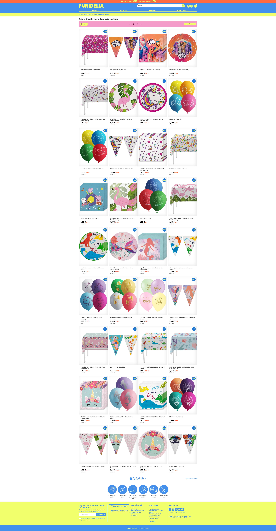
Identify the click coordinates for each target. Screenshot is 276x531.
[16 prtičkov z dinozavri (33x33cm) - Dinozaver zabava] (152, 395)
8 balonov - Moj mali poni (176, 416)
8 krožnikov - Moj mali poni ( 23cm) (179, 69)
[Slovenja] (170, 509)
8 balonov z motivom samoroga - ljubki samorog (91, 318)
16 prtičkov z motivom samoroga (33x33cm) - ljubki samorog (152, 169)
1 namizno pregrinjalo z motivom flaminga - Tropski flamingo (181, 219)
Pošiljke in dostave (136, 512)
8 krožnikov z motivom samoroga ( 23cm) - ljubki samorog (151, 119)
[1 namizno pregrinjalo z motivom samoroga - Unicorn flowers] (93, 345)
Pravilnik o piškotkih (154, 515)
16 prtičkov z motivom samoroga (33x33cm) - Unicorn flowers (93, 417)
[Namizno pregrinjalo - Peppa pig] (182, 147)
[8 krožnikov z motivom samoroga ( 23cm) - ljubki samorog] (152, 97)
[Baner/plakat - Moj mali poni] (123, 48)
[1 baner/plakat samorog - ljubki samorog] (123, 147)
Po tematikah (93, 10)
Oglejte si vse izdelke (191, 478)
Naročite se (101, 514)
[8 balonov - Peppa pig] (182, 97)
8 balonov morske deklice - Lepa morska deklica (121, 417)
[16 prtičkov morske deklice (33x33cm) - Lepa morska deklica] (152, 246)
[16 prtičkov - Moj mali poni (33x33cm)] (152, 48)
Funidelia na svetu (154, 509)
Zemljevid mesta (153, 518)
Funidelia (81, 14)
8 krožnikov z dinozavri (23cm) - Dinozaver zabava (92, 268)
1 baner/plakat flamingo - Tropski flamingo (92, 466)
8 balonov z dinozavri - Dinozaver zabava (92, 168)
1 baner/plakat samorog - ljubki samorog (121, 168)
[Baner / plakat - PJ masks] (182, 444)
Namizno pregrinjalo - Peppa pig (178, 168)
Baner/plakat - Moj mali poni (118, 69)
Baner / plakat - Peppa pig (117, 367)
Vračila (133, 513)
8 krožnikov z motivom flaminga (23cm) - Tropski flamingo (121, 119)
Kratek (85, 24)
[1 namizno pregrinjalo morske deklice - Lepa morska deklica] (182, 345)
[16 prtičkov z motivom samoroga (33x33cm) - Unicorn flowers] (93, 395)
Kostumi (123, 10)
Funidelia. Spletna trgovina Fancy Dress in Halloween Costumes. (91, 6)
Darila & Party (182, 10)
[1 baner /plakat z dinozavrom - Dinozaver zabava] (182, 246)
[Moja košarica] (195, 6)
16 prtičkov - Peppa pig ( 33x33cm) (90, 218)
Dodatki (152, 10)
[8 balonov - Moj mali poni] (182, 395)
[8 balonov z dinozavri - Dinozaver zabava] (93, 147)
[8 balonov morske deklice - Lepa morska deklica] (123, 395)
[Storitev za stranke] (191, 6)
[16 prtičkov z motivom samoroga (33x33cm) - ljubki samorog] (152, 147)
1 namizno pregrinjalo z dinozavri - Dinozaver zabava (152, 367)
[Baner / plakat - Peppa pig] (123, 345)
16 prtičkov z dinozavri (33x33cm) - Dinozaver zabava (152, 417)
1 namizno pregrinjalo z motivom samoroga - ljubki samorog (93, 119)
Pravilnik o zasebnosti (155, 513)
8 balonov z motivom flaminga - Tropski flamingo (121, 318)
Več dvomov (134, 515)
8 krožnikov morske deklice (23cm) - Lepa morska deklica (121, 268)
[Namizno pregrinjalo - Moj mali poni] (93, 48)
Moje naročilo (134, 509)
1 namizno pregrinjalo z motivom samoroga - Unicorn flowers (93, 367)
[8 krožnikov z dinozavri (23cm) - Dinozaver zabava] (93, 246)
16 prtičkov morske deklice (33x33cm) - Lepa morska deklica (152, 268)
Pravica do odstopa (154, 517)
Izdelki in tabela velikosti (137, 510)
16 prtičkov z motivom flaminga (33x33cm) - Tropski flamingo (122, 219)
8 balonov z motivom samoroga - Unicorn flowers (151, 318)
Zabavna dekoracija (88, 14)
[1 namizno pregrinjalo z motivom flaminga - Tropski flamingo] (182, 196)
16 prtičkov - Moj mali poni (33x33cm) (150, 69)
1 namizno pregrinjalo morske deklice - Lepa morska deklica (181, 367)
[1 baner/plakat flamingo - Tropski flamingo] (93, 444)
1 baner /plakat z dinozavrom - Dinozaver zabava (180, 268)
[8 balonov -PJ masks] (152, 196)
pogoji (83, 520)
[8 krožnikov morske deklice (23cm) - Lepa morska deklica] (123, 246)
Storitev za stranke (120, 506)
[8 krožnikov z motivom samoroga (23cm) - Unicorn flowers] (152, 444)
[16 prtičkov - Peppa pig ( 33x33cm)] (93, 196)
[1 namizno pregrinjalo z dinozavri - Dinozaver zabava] (152, 345)
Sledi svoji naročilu (120, 511)
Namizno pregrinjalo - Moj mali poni (90, 69)
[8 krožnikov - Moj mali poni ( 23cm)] (182, 48)
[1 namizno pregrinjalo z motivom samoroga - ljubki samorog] (93, 97)
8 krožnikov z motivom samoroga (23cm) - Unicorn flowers (151, 467)
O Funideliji (152, 521)
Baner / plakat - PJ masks (176, 466)
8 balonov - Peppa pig (175, 119)
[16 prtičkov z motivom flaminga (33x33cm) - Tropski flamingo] (123, 196)
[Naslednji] (145, 478)
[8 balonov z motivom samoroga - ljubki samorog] (93, 296)
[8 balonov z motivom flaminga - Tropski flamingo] (123, 296)
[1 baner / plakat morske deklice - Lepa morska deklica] (182, 296)
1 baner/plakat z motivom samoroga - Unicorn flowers (123, 467)
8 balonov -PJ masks (145, 218)
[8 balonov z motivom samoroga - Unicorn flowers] (152, 296)
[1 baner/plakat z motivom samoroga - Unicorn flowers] (123, 444)
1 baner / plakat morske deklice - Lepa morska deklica (182, 318)
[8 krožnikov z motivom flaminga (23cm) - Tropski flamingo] (123, 97)
